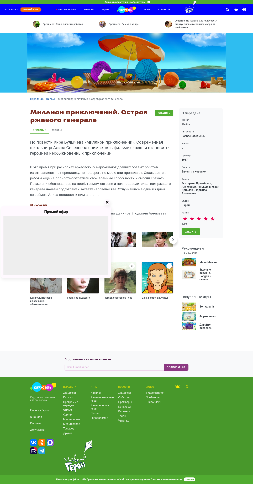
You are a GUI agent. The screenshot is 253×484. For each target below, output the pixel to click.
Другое (67, 433)
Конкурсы (124, 406)
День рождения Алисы (155, 297)
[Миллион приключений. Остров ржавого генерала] (120, 239)
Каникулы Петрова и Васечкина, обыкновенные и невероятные (41, 301)
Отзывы (56, 130)
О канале (36, 416)
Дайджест (69, 392)
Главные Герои (39, 410)
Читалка (123, 420)
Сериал (67, 414)
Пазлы (95, 413)
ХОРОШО (189, 479)
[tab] (177, 386)
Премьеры (125, 402)
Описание (39, 130)
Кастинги (124, 411)
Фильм (67, 410)
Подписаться (176, 367)
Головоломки (99, 418)
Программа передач (70, 403)
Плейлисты (153, 397)
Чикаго (14, 9)
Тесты (122, 416)
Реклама (35, 423)
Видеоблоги (153, 402)
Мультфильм (71, 419)
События (124, 397)
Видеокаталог (155, 392)
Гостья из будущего (78, 297)
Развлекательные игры (102, 399)
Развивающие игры (100, 407)
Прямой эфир (56, 212)
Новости (88, 9)
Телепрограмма (67, 9)
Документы (37, 429)
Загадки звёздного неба (118, 297)
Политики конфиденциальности (166, 479)
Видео (105, 9)
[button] (173, 240)
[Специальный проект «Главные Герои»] (179, 7)
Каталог (68, 397)
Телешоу (68, 428)
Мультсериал (71, 424)
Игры (147, 9)
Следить (164, 112)
